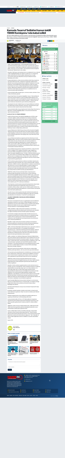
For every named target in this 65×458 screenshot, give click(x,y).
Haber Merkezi (16, 327)
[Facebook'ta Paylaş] (48, 41)
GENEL (21, 10)
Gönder (9, 369)
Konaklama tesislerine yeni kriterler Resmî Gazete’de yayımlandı (23, 354)
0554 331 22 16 (28, 379)
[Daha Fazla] (53, 41)
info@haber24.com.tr (29, 381)
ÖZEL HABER (44, 10)
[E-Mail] (14, 329)
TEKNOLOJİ (39, 10)
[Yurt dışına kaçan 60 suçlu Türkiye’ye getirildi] (35, 349)
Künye (40, 8)
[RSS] (50, 380)
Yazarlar (34, 8)
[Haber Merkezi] (10, 328)
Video (29, 8)
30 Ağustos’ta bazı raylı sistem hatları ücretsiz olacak (34, 342)
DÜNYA (49, 10)
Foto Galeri (24, 8)
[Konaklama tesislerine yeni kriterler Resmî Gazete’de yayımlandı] (24, 349)
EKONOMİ (33, 10)
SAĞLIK (58, 10)
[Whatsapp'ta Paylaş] (51, 41)
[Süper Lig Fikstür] (56, 76)
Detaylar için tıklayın (49, 72)
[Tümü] (56, 45)
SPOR (29, 10)
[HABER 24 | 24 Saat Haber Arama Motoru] (11, 10)
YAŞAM (62, 10)
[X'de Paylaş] (50, 41)
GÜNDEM (25, 10)
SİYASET (53, 10)
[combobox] (10, 7)
